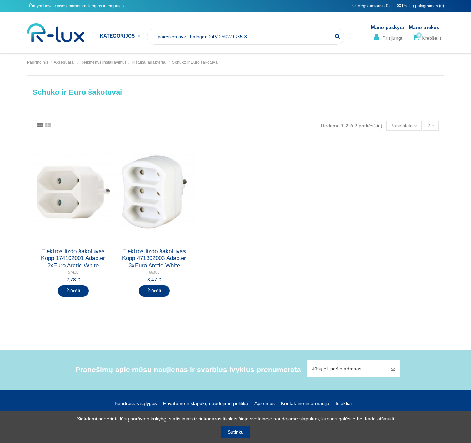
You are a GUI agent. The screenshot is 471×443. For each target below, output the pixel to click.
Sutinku (236, 432)
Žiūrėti (73, 290)
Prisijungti (392, 38)
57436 (73, 272)
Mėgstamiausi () (373, 5)
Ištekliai (343, 403)
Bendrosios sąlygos (135, 403)
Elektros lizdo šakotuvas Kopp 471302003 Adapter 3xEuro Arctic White (154, 258)
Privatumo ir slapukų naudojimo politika (205, 403)
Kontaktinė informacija (305, 403)
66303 (154, 272)
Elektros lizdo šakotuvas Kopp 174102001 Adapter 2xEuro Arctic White (73, 258)
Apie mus (264, 403)
